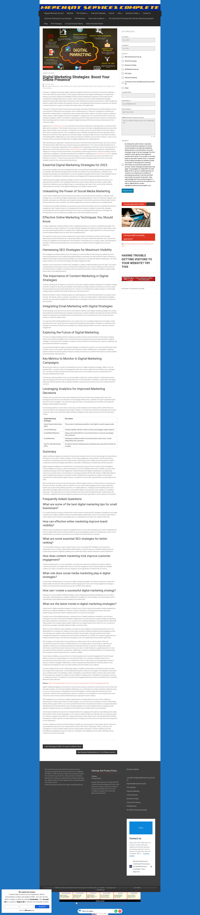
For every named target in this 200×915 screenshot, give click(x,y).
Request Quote (128, 190)
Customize (11, 906)
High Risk (70, 13)
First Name (125, 37)
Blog (46, 24)
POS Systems (81, 13)
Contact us (147, 13)
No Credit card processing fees (137, 810)
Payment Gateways (98, 13)
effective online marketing (95, 86)
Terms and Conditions (96, 18)
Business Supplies (133, 769)
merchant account (58, 126)
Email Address (126, 100)
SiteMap (94, 776)
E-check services (132, 795)
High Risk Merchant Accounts (136, 783)
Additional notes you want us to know (133, 117)
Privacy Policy (96, 778)
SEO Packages (56, 24)
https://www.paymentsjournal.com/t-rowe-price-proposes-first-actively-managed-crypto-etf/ (78, 683)
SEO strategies (107, 86)
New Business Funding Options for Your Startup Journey (96, 752)
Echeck (111, 13)
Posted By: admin (49, 84)
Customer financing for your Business (57, 18)
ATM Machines (80, 18)
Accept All (42, 906)
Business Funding (132, 13)
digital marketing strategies (80, 86)
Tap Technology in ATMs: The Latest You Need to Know (63, 746)
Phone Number (127, 109)
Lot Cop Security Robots (74, 24)
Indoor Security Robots (94, 24)
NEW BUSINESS (48, 67)
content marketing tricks (66, 86)
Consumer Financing (133, 802)
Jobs (119, 13)
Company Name (126, 92)
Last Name (125, 45)
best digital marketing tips (52, 86)
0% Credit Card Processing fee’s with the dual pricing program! (131, 18)
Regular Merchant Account (54, 13)
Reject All (27, 906)
